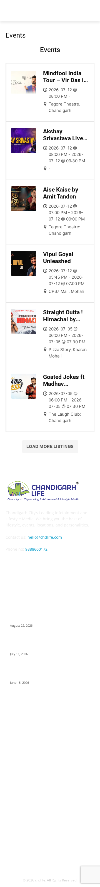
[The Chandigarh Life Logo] (50, 491)
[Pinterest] (55, 565)
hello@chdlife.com (45, 537)
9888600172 (36, 549)
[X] (69, 565)
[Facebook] (14, 565)
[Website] (82, 565)
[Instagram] (28, 565)
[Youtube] (49, 578)
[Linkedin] (41, 565)
